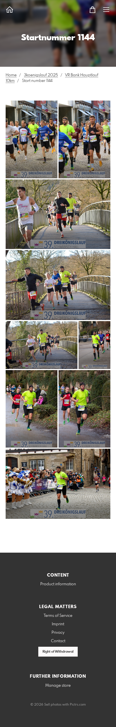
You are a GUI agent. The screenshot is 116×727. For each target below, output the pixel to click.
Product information (58, 584)
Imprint (58, 624)
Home (11, 75)
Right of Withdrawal (58, 651)
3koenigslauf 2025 (41, 75)
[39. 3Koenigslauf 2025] (31, 139)
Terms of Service (58, 616)
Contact (58, 641)
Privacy (58, 633)
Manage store (58, 686)
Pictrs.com (78, 704)
